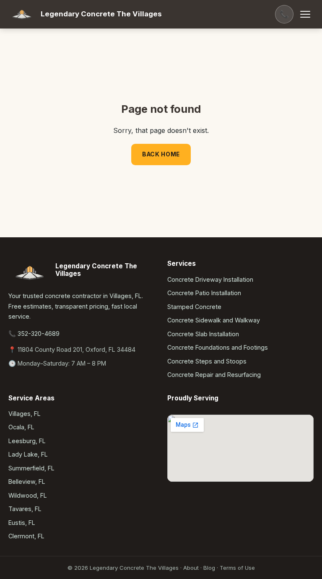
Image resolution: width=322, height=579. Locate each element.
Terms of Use (237, 567)
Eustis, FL (21, 522)
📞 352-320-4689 (34, 333)
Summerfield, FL (31, 468)
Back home (161, 154)
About (191, 567)
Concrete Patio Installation (204, 292)
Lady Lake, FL (28, 454)
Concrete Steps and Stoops (207, 361)
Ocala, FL (21, 427)
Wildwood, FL (27, 495)
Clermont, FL (26, 536)
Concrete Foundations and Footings (217, 347)
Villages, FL (24, 413)
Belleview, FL (26, 481)
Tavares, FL (25, 508)
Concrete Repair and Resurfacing (214, 374)
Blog (209, 567)
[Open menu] (305, 14)
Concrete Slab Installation (203, 334)
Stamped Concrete (194, 306)
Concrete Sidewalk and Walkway (213, 320)
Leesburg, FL (27, 440)
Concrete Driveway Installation (210, 279)
